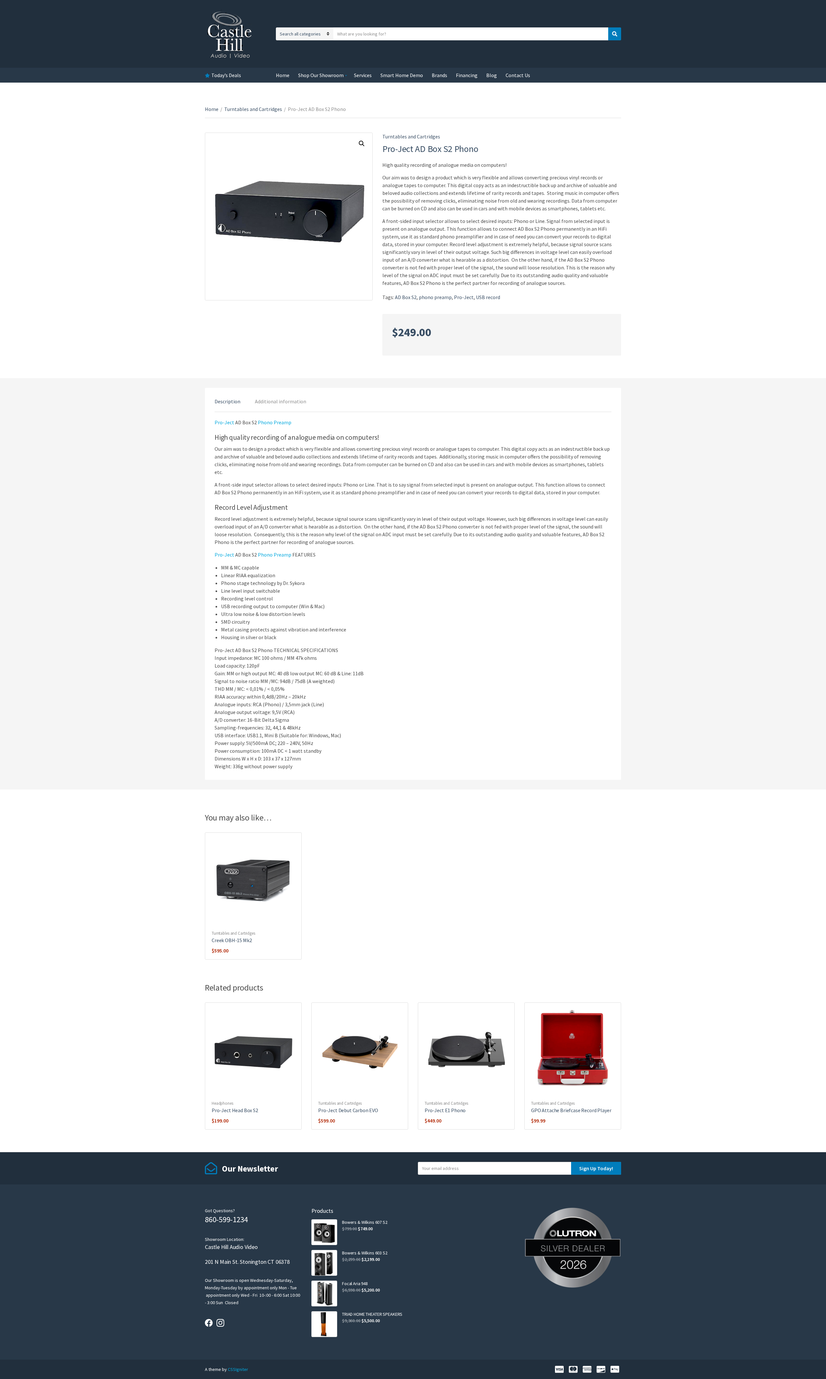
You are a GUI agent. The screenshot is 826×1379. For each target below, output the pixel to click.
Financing (467, 75)
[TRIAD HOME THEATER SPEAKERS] (324, 1324)
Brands (439, 75)
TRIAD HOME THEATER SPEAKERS (372, 1314)
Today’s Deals (226, 75)
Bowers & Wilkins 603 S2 (365, 1253)
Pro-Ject (464, 297)
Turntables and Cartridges (253, 109)
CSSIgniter (238, 1369)
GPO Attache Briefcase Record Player (571, 1110)
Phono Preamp (274, 422)
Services (363, 75)
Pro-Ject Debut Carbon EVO (348, 1110)
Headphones (222, 1103)
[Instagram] (220, 1323)
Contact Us (518, 75)
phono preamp (435, 297)
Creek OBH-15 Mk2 (232, 940)
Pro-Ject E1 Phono (445, 1110)
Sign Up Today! (596, 1168)
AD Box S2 (406, 297)
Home (282, 75)
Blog (491, 75)
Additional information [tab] (280, 401)
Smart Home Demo (401, 75)
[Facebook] (209, 1323)
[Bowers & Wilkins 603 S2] (324, 1263)
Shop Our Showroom (321, 75)
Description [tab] (227, 401)
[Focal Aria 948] (324, 1293)
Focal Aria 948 (355, 1283)
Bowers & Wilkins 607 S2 (365, 1222)
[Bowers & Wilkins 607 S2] (324, 1232)
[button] (362, 143)
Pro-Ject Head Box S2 (235, 1110)
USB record (488, 297)
